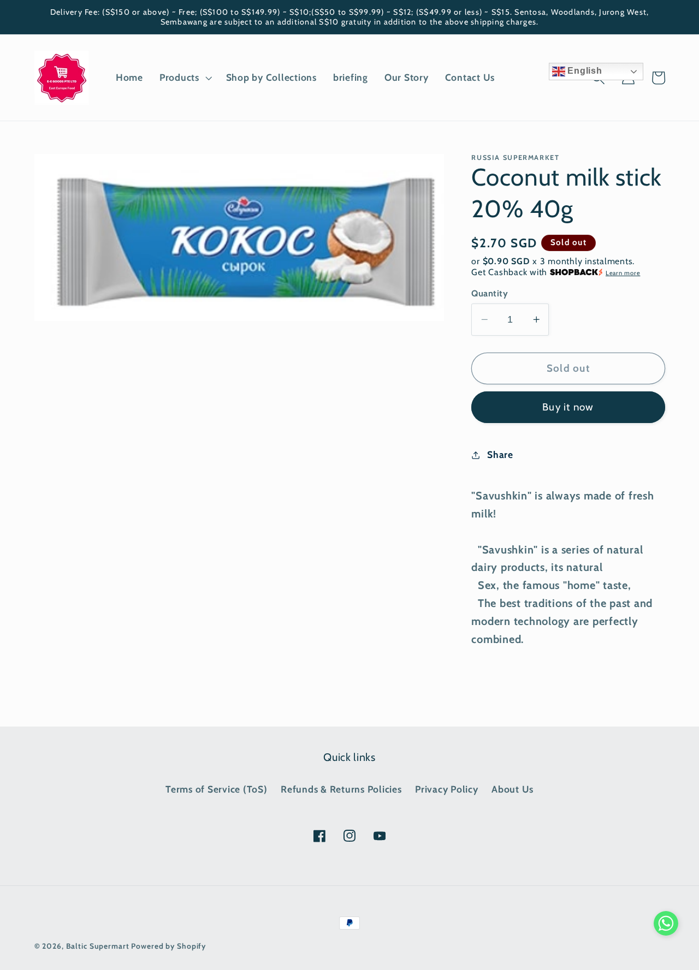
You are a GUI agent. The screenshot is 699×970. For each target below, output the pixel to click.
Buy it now (568, 407)
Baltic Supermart (97, 946)
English (583, 70)
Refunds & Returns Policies (341, 789)
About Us (512, 789)
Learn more (623, 273)
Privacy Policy (446, 789)
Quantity (489, 293)
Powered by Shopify (168, 946)
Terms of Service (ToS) (216, 789)
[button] (184, 77)
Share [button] (500, 454)
